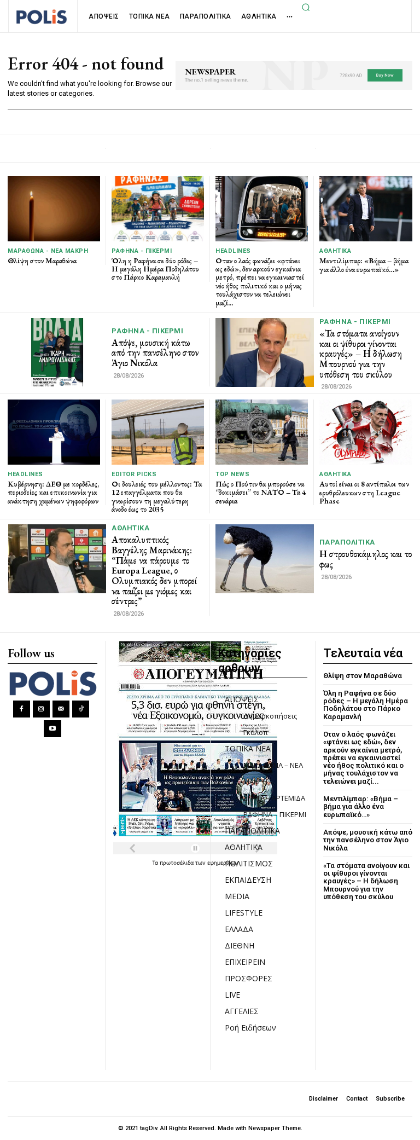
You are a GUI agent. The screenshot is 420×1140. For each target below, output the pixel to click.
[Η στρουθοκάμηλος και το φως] (264, 558)
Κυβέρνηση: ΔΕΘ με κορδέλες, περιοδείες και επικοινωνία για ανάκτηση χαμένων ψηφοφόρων (53, 492)
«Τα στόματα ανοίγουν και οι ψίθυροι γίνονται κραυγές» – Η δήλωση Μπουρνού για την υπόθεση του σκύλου (360, 353)
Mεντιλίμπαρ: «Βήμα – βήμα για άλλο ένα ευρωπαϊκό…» (364, 265)
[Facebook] (21, 709)
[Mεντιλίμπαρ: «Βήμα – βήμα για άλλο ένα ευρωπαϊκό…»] (365, 208)
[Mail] (60, 709)
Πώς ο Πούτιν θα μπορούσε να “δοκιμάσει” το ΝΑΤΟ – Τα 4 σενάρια (260, 492)
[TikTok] (80, 709)
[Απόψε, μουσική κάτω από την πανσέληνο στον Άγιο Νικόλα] (57, 352)
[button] (306, 7)
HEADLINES (233, 251)
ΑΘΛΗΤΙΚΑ (335, 251)
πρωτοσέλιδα (177, 862)
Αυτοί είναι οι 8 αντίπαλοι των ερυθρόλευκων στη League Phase (364, 492)
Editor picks (134, 474)
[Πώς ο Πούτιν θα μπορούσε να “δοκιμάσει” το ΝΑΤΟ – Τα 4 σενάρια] (261, 432)
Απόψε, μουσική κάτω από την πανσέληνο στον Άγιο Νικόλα (155, 353)
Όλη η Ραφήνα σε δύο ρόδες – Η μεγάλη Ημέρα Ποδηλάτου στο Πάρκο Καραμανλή (155, 269)
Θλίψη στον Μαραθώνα (42, 260)
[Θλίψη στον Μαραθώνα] (54, 208)
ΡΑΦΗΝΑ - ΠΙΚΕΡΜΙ (142, 251)
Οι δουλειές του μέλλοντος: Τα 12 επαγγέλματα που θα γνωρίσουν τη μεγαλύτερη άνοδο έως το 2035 (157, 496)
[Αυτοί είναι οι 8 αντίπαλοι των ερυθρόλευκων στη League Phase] (365, 432)
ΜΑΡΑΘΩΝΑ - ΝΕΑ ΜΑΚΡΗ (48, 251)
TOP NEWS (232, 474)
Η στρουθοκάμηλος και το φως (365, 559)
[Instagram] (41, 709)
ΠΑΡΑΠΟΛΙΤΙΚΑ (347, 542)
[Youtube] (52, 728)
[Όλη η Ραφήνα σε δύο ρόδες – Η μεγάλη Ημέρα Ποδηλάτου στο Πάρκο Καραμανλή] (158, 208)
